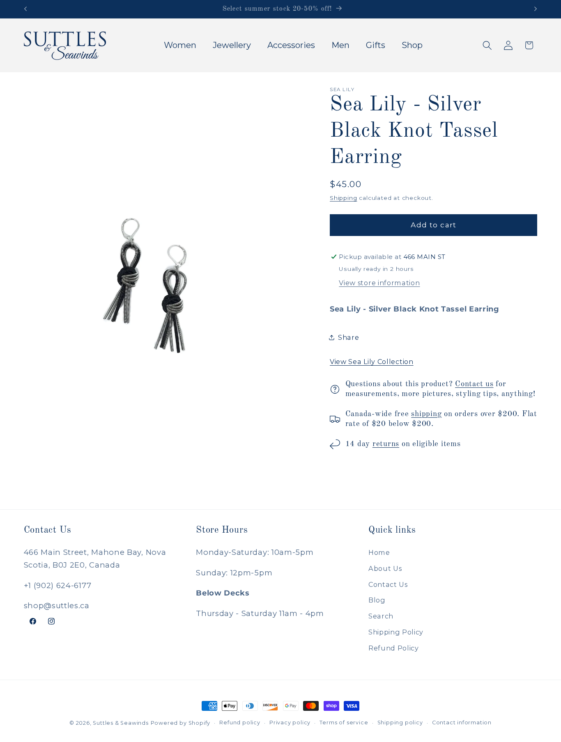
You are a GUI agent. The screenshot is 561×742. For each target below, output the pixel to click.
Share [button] (348, 337)
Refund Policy (393, 648)
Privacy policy (289, 722)
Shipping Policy (395, 631)
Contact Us (388, 584)
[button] (487, 45)
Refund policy (239, 722)
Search (380, 616)
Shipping (343, 198)
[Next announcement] (536, 9)
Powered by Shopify (181, 723)
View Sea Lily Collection (372, 361)
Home (379, 552)
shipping (426, 414)
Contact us (474, 384)
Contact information (462, 722)
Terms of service (344, 722)
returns (385, 444)
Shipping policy (400, 722)
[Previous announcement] (25, 9)
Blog (377, 600)
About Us (385, 568)
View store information (379, 283)
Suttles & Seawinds (121, 723)
